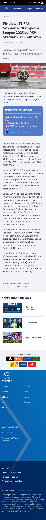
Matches (5, 386)
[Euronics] (23, 364)
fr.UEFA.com (7, 432)
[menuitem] (17, 8)
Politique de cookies (10, 477)
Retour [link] (8, 17)
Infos (26, 391)
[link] (17, 8)
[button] (39, 8)
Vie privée (6, 468)
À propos (27, 402)
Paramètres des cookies (12, 481)
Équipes (27, 386)
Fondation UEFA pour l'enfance (10, 439)
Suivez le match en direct (20, 132)
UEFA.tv (5, 397)
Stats (4, 407)
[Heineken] (36, 359)
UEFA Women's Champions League (6, 8)
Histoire (27, 397)
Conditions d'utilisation (11, 472)
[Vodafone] (32, 364)
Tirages (5, 391)
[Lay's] (14, 364)
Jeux (4, 402)
